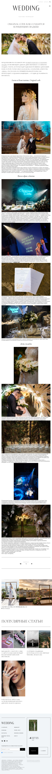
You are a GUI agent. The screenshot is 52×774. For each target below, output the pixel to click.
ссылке (5, 548)
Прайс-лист (17, 730)
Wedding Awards (18, 733)
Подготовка (22, 16)
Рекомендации (30, 16)
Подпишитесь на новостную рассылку (12, 745)
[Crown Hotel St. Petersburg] (22, 607)
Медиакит (16, 727)
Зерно (4, 71)
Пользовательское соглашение (33, 760)
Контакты (4, 733)
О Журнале (4, 727)
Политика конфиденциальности (33, 761)
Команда (4, 730)
